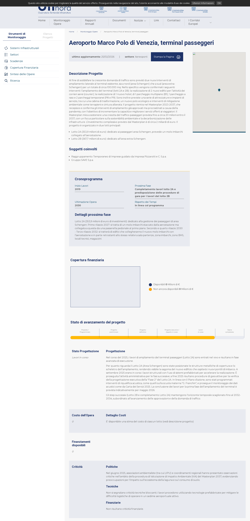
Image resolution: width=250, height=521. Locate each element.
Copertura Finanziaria (24, 67)
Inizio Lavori (81, 185)
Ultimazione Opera (85, 202)
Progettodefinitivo (142, 331)
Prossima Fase (143, 185)
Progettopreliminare (114, 331)
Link (156, 20)
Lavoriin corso (200, 331)
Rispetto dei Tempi (145, 202)
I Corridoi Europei (194, 22)
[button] (219, 90)
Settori (14, 54)
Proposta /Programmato (85, 331)
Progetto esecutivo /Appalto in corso (172, 331)
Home (41, 20)
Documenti (119, 20)
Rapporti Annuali (90, 22)
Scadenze (16, 61)
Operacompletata (229, 331)
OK (219, 3)
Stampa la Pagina (164, 56)
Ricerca (15, 80)
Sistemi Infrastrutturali (24, 48)
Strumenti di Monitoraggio (17, 35)
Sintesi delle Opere (22, 74)
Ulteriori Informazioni (203, 3)
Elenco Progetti (48, 35)
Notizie (138, 20)
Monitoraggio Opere (62, 22)
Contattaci (173, 20)
